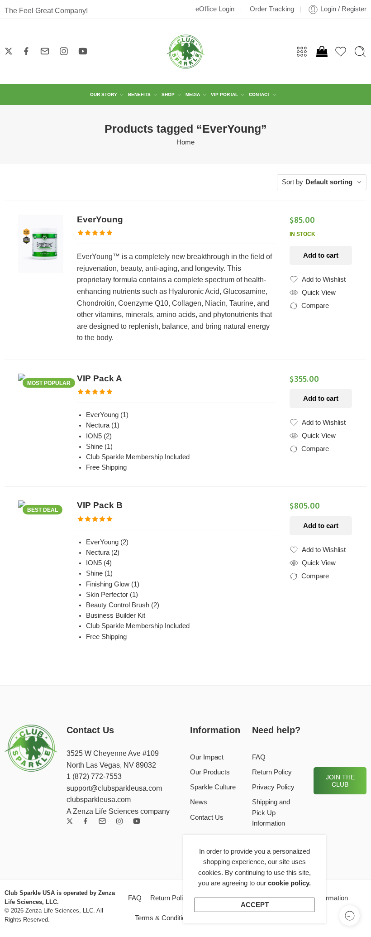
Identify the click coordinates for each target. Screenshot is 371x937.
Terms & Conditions (164, 918)
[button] (321, 255)
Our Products (210, 772)
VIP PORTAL (224, 94)
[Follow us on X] (9, 51)
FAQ (259, 757)
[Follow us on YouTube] (83, 51)
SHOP (168, 94)
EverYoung (100, 219)
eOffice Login (214, 9)
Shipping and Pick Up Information (271, 812)
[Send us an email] (45, 51)
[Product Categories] (301, 51)
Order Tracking (272, 9)
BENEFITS (139, 94)
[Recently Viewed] (349, 915)
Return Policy (272, 772)
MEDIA (193, 94)
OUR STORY (103, 94)
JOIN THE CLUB (340, 781)
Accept (255, 904)
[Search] (360, 51)
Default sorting (328, 182)
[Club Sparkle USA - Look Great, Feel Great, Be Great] (185, 52)
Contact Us (207, 817)
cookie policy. (289, 883)
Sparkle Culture (213, 787)
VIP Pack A (99, 378)
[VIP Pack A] (40, 421)
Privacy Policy (273, 787)
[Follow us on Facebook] (26, 51)
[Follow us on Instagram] (64, 51)
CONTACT (259, 94)
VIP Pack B (100, 505)
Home (185, 142)
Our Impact (207, 757)
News (198, 802)
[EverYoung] (40, 244)
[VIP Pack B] (40, 529)
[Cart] (321, 51)
